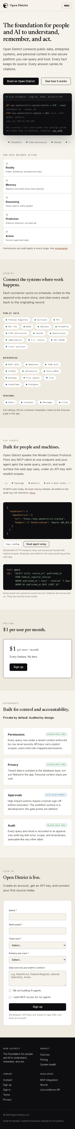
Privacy (7, 1099)
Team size (15, 938)
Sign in (7, 1089)
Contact (7, 1080)
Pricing (44, 1059)
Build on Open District (21, 81)
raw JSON (57, 130)
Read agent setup (36, 544)
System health (48, 1064)
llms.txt (44, 1084)
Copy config (12, 544)
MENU (67, 5)
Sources (45, 1054)
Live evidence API (50, 1089)
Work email (15, 924)
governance (61, 248)
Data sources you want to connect (27, 967)
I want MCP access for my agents (32, 997)
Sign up (18, 667)
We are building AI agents (27, 990)
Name (13, 910)
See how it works (56, 81)
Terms (6, 1094)
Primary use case (19, 953)
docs (32, 492)
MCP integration (49, 1080)
